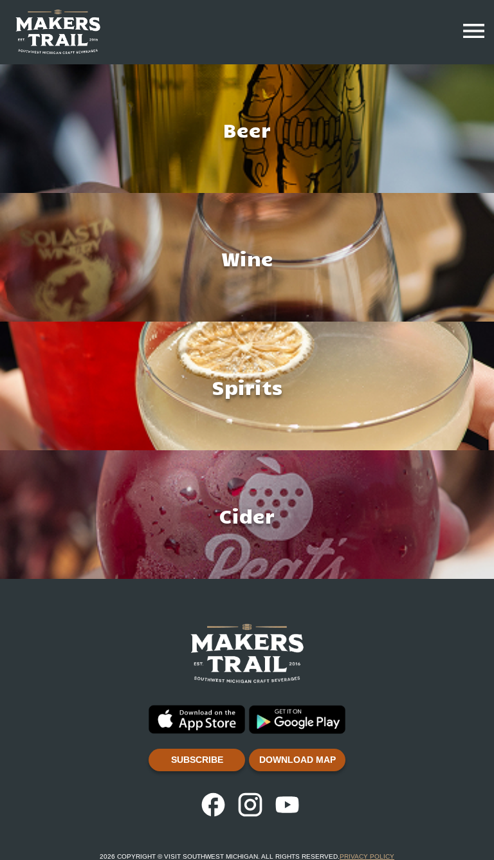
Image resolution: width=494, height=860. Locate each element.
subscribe (197, 760)
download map (297, 760)
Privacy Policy (367, 856)
